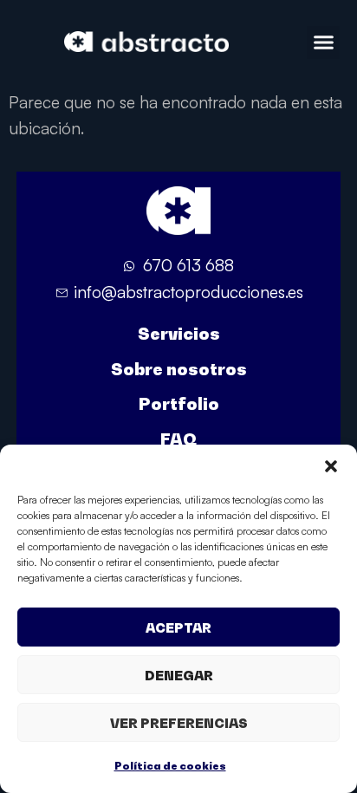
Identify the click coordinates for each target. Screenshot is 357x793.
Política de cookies (170, 765)
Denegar (179, 675)
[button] (331, 466)
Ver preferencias (179, 723)
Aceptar (178, 627)
